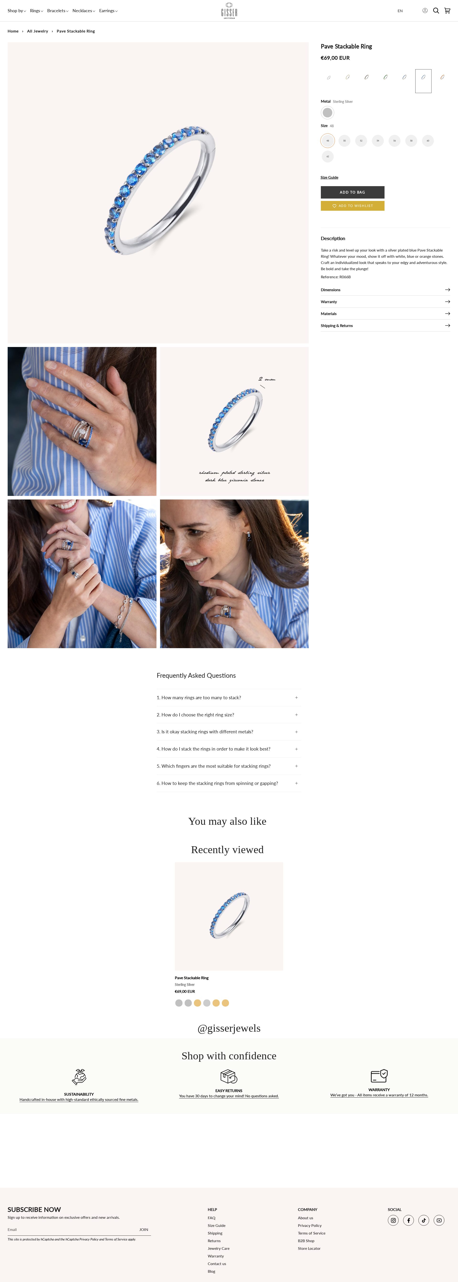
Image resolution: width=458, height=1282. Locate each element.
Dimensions (330, 289)
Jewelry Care (218, 1248)
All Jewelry (37, 31)
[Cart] (447, 10)
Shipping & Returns (337, 325)
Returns (214, 1240)
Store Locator (309, 1248)
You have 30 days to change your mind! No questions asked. (229, 1095)
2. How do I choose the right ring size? (195, 714)
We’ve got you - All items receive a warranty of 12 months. (379, 1095)
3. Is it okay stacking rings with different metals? (205, 731)
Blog (211, 1271)
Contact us (217, 1263)
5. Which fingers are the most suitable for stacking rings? (214, 766)
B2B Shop (306, 1240)
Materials (329, 313)
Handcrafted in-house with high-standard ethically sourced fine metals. (79, 1099)
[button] (15, 10)
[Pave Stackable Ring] (229, 916)
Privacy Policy (89, 1239)
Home (13, 31)
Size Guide (216, 1225)
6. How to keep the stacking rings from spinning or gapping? (217, 783)
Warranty (329, 301)
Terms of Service (116, 1239)
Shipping (215, 1233)
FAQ (211, 1217)
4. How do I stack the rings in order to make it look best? (214, 748)
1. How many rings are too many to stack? (199, 697)
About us (305, 1217)
